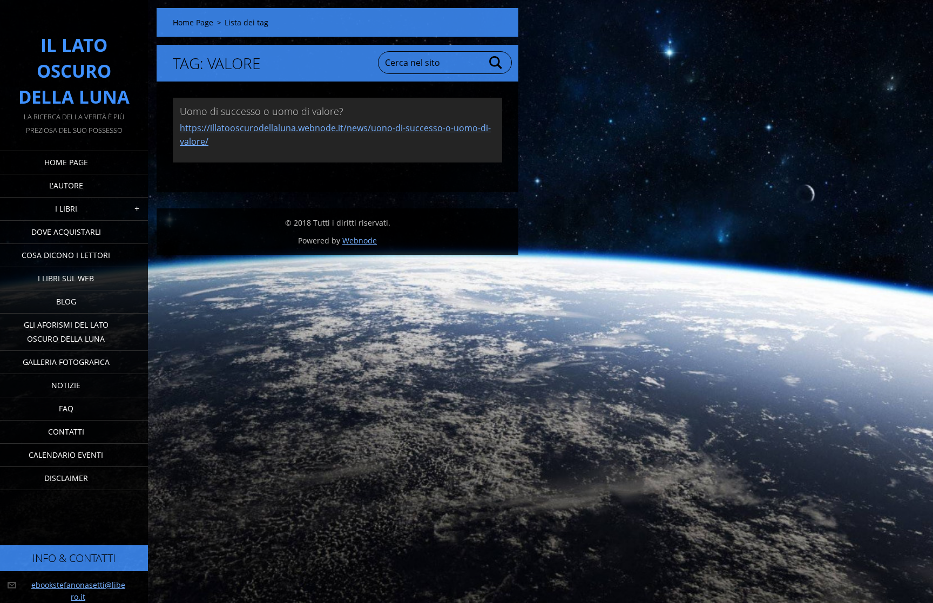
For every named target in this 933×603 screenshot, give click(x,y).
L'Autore (66, 185)
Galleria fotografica (66, 362)
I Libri (66, 209)
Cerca (496, 63)
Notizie (65, 385)
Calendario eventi (66, 455)
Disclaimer (66, 478)
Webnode (359, 240)
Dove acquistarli (66, 232)
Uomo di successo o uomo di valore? (261, 111)
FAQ (66, 408)
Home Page (66, 162)
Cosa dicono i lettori (66, 255)
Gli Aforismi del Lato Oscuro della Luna (66, 332)
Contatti (66, 431)
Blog (66, 301)
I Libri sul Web (66, 278)
